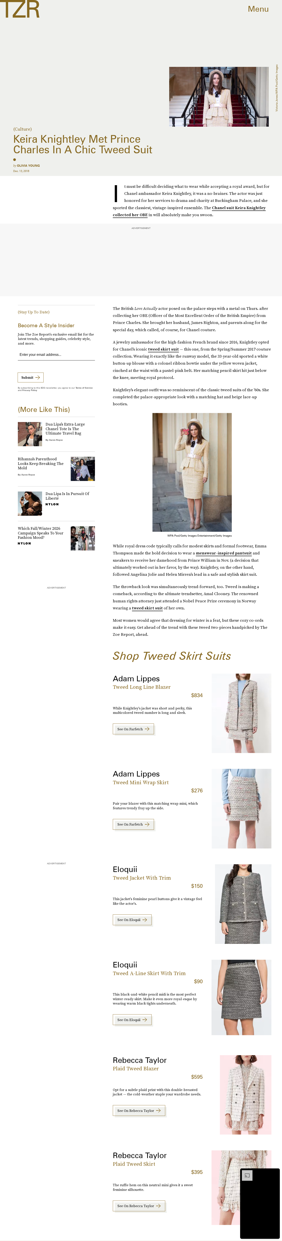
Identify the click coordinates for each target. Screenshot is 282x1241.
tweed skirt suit (163, 349)
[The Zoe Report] (19, 9)
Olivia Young (28, 165)
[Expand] (245, 1172)
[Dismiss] (274, 1172)
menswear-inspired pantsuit (224, 553)
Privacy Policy (29, 390)
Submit (27, 377)
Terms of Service (84, 387)
